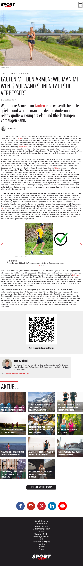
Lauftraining (24, 73)
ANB (41, 539)
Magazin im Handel (41, 523)
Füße (56, 168)
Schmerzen (76, 275)
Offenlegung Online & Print (41, 536)
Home (3, 73)
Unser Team (41, 544)
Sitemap (41, 549)
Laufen (12, 73)
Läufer (3, 208)
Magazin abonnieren (41, 521)
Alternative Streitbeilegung (41, 541)
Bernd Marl (23, 147)
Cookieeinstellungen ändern (41, 528)
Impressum (41, 546)
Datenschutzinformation (41, 526)
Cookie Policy (41, 531)
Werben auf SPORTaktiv (42, 533)
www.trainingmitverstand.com (17, 373)
